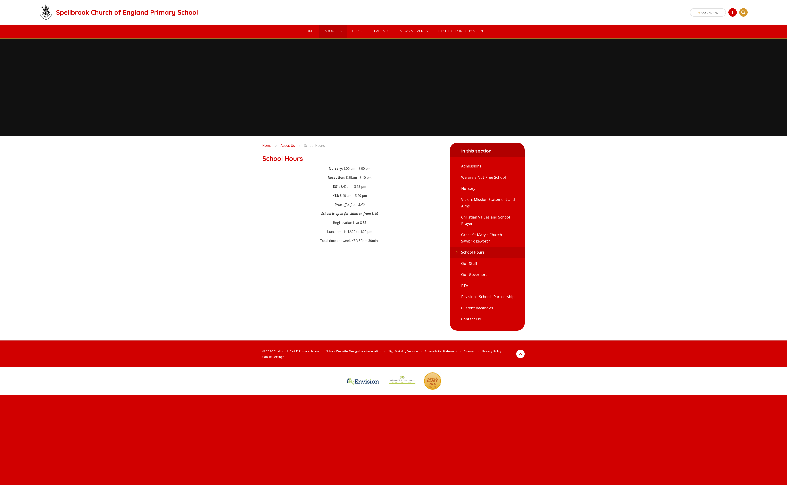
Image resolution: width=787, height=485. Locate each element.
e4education (372, 351)
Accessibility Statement (441, 351)
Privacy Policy (492, 351)
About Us (288, 145)
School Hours (314, 145)
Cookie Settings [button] (273, 357)
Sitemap (469, 351)
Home (267, 145)
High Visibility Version (403, 351)
